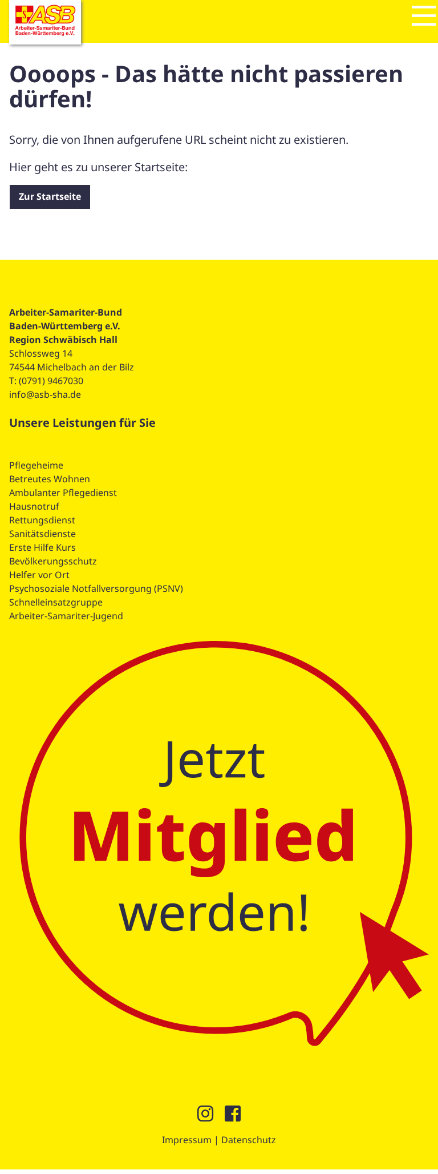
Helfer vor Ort (39, 574)
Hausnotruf (34, 506)
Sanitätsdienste (42, 533)
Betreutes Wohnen (49, 479)
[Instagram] (205, 1117)
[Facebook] (233, 1117)
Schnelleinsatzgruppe (56, 602)
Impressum (187, 1139)
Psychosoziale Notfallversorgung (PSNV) (96, 588)
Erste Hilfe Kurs (42, 547)
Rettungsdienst (42, 520)
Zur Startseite (50, 196)
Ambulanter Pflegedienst (63, 492)
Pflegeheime (36, 465)
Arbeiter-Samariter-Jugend (66, 616)
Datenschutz (248, 1139)
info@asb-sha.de (45, 394)
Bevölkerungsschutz (53, 561)
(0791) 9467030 (51, 380)
